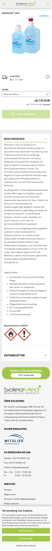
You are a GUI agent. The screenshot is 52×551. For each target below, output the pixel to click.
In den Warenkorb (26, 114)
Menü (4, 4)
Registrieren (10, 494)
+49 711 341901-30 (20, 458)
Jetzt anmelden (26, 375)
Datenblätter (14, 355)
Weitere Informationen (26, 545)
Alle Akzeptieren (26, 531)
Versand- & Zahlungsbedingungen (20, 499)
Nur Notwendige (26, 538)
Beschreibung (14, 138)
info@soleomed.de (20, 467)
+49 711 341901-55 (17, 462)
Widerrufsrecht (11, 503)
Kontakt (7, 489)
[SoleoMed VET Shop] (26, 4)
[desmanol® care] (26, 34)
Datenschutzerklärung (29, 525)
